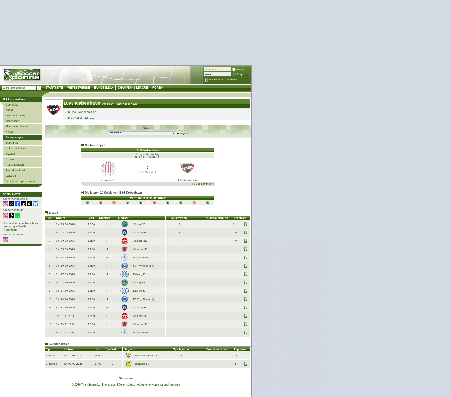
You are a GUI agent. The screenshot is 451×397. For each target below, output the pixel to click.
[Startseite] (22, 76)
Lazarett (10, 175)
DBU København (126, 103)
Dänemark (108, 103)
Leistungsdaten (15, 115)
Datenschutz (127, 384)
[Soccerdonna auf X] (11, 205)
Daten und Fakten (16, 148)
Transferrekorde (15, 170)
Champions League (133, 87)
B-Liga (72, 111)
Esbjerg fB (139, 274)
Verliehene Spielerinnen (20, 181)
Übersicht (11, 104)
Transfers (11, 142)
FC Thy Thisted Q (143, 265)
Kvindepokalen (87, 111)
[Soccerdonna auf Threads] (23, 205)
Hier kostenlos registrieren (223, 79)
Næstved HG (141, 257)
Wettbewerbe (78, 87)
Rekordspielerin (15, 164)
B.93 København (83, 103)
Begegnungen (14, 137)
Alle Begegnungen (202, 183)
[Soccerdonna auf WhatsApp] (17, 217)
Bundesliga (103, 87)
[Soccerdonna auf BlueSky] (35, 205)
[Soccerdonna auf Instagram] (5, 205)
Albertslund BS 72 (146, 355)
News (9, 131)
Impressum (109, 384)
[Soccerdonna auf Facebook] (17, 205)
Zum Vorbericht (147, 172)
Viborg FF (139, 224)
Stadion (10, 153)
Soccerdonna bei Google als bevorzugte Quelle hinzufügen (21, 226)
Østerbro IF (140, 249)
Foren (157, 87)
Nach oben (126, 378)
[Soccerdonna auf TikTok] (29, 205)
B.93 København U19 (81, 117)
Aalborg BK (140, 240)
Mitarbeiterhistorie (16, 126)
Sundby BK (140, 232)
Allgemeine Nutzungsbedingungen (158, 384)
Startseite (54, 87)
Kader (9, 109)
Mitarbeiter (12, 120)
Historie (10, 159)
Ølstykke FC (142, 363)
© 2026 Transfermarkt (86, 384)
